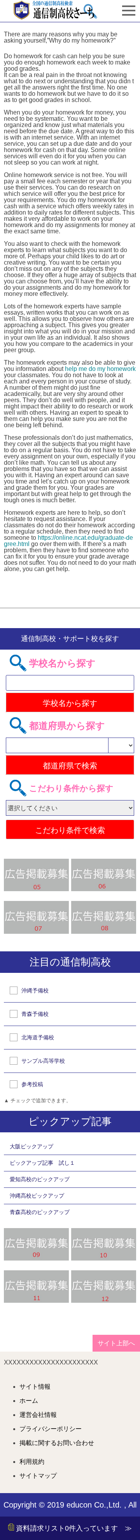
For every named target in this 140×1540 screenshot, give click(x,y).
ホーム (28, 1401)
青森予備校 (35, 1014)
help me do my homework (100, 368)
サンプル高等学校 (43, 1061)
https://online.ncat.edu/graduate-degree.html (68, 540)
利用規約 (31, 1462)
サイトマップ (38, 1476)
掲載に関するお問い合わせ (56, 1443)
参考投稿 (32, 1084)
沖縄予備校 (35, 990)
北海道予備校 (37, 1037)
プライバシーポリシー (50, 1429)
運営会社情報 (38, 1415)
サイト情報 (35, 1387)
